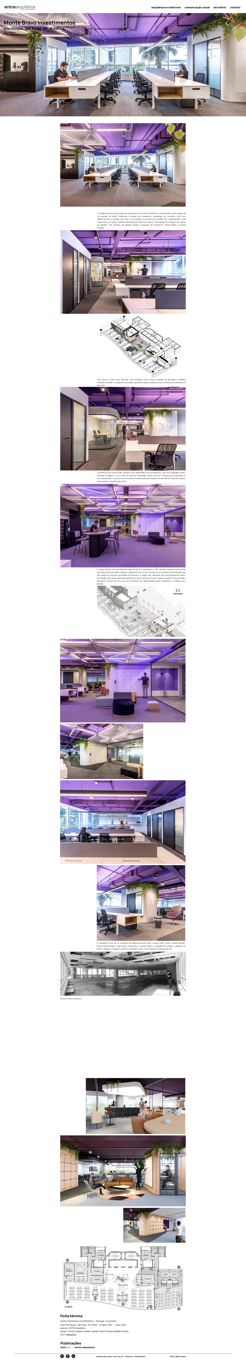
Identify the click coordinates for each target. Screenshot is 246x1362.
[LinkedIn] (73, 1356)
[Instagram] (62, 1356)
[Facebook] (68, 1356)
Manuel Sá (71, 1334)
